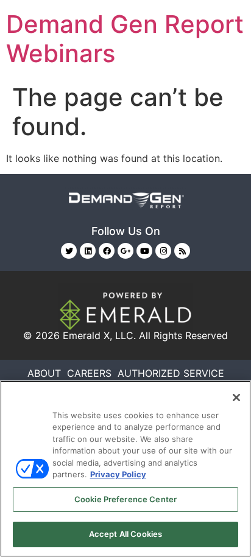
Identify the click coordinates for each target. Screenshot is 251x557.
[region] (125, 468)
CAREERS (89, 373)
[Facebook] (107, 251)
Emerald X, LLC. (99, 335)
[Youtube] (144, 251)
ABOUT (44, 373)
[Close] (236, 397)
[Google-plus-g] (125, 251)
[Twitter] (69, 251)
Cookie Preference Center (125, 499)
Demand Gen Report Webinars (125, 38)
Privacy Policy (118, 474)
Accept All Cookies (125, 534)
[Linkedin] (88, 251)
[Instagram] (163, 251)
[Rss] (182, 251)
